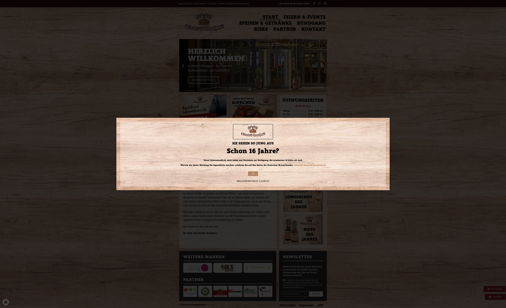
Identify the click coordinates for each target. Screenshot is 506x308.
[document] (253, 154)
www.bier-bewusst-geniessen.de (310, 165)
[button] (6, 302)
